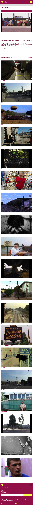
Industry (13, 4)
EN (1, 503)
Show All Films (30, 57)
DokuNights (9, 4)
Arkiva (2, 4)
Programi (5, 4)
